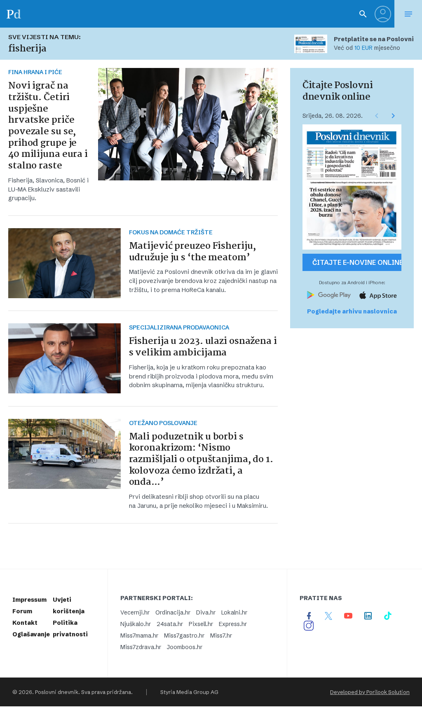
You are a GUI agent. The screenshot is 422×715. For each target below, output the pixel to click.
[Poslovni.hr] (14, 14)
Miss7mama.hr (139, 635)
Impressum (29, 599)
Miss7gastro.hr (184, 635)
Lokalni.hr (234, 612)
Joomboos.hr (184, 647)
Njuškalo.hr (135, 624)
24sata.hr (170, 624)
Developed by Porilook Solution (370, 692)
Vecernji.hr (135, 612)
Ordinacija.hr (172, 612)
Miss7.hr (221, 635)
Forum (22, 611)
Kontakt (25, 622)
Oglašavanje (31, 634)
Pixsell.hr (201, 624)
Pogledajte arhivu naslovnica (352, 311)
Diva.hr (206, 612)
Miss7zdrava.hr (140, 647)
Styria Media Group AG (189, 692)
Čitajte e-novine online (356, 262)
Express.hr (233, 624)
